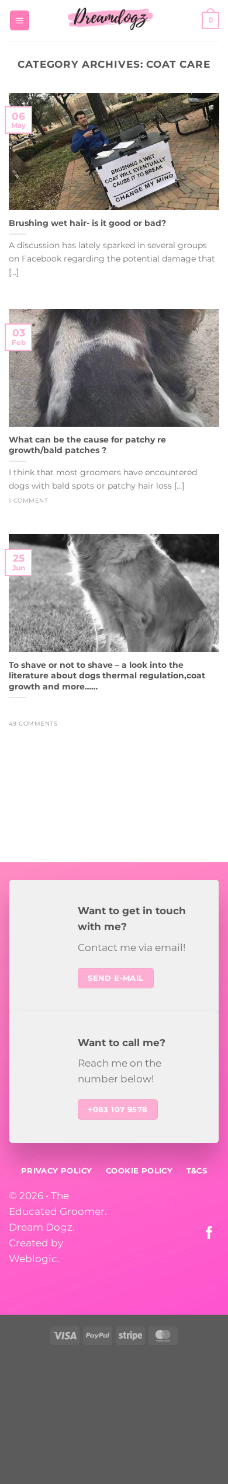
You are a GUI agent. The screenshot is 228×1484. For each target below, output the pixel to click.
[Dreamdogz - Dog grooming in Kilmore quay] (110, 20)
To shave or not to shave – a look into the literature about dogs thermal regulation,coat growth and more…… (107, 676)
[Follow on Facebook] (209, 1234)
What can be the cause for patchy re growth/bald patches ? (87, 445)
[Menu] (20, 20)
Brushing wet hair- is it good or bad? (87, 223)
